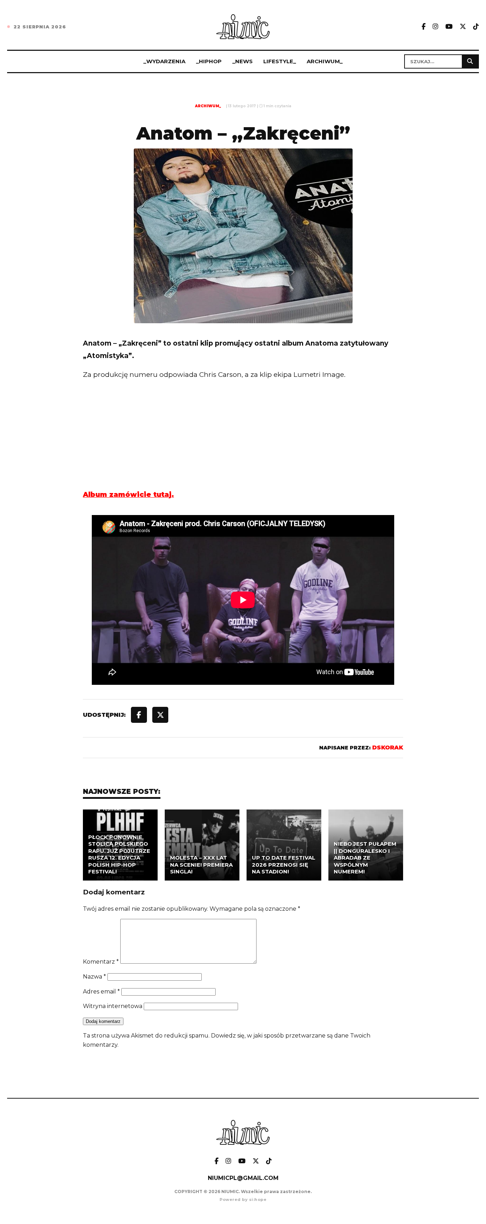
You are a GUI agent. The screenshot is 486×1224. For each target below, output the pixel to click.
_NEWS (242, 61)
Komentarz (101, 961)
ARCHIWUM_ (325, 61)
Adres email (101, 991)
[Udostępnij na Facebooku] (139, 715)
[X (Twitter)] (463, 27)
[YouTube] (449, 27)
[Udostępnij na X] (160, 715)
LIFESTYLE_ (279, 61)
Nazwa (94, 976)
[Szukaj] (470, 61)
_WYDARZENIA (164, 61)
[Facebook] (424, 27)
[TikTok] (476, 27)
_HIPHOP (209, 61)
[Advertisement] (243, 449)
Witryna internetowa (112, 1006)
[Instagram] (435, 27)
